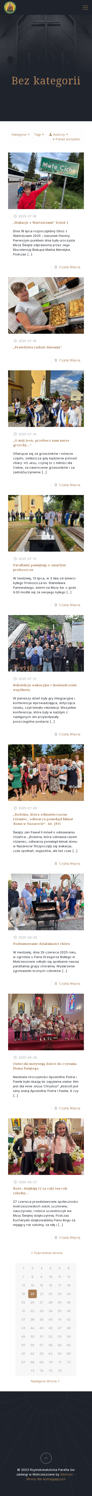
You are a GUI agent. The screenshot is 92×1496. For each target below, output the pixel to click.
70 (51, 1362)
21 (41, 1294)
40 (51, 1319)
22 (51, 1294)
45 (41, 1328)
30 (69, 1302)
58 (51, 1345)
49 (23, 1336)
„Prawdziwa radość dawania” (37, 347)
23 (60, 1294)
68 (32, 1362)
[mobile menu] (85, 7)
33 (41, 1311)
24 (69, 1294)
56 (32, 1345)
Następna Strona (44, 1381)
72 (69, 1362)
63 (41, 1353)
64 (51, 1353)
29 (60, 1302)
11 (59, 1277)
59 (60, 1345)
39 (41, 1319)
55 (23, 1345)
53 (60, 1336)
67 (23, 1362)
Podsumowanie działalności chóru (41, 944)
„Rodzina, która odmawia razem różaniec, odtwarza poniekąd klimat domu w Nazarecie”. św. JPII (43, 819)
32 (32, 1311)
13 (23, 1285)
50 (32, 1336)
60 (69, 1345)
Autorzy (59, 134)
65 (60, 1353)
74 (41, 1371)
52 (51, 1336)
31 (23, 1311)
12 (68, 1277)
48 (69, 1328)
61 (23, 1353)
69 (41, 1362)
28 (51, 1302)
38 (32, 1319)
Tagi (37, 134)
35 (60, 1311)
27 (41, 1302)
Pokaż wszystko (68, 139)
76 (60, 1371)
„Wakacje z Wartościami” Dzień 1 (40, 223)
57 (41, 1345)
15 (41, 1285)
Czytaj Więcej (69, 267)
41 (59, 1319)
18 (68, 1285)
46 (51, 1328)
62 (32, 1353)
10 (50, 1277)
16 (50, 1285)
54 (69, 1336)
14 (32, 1285)
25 (23, 1302)
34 (51, 1311)
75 (51, 1371)
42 (69, 1319)
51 (41, 1336)
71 (59, 1362)
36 (69, 1311)
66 (69, 1353)
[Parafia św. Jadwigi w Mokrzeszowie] (10, 7)
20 (32, 1294)
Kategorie (19, 134)
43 (23, 1328)
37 (23, 1319)
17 (59, 1285)
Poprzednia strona (48, 1253)
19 (23, 1294)
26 (32, 1302)
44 (32, 1328)
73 (32, 1371)
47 (60, 1328)
